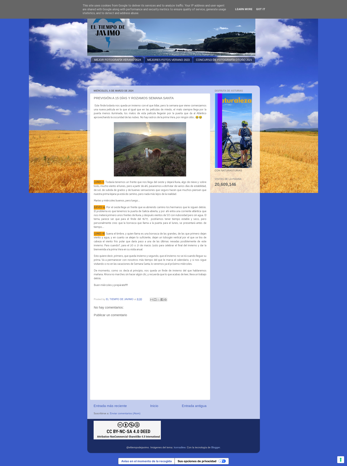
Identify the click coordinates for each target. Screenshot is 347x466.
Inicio (154, 406)
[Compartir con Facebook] (162, 299)
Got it (260, 9)
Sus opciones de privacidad (197, 461)
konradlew (179, 447)
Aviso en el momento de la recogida (146, 461)
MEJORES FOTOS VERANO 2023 (168, 59)
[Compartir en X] (158, 299)
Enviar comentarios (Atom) (125, 413)
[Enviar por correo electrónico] (151, 299)
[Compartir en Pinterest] (165, 299)
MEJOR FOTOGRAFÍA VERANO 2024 (117, 59)
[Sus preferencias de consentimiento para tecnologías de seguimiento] (340, 459)
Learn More (243, 9)
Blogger (215, 447)
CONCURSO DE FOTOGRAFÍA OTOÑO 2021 (224, 59)
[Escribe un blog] (155, 299)
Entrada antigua (194, 406)
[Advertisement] (156, 76)
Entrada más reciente (110, 406)
